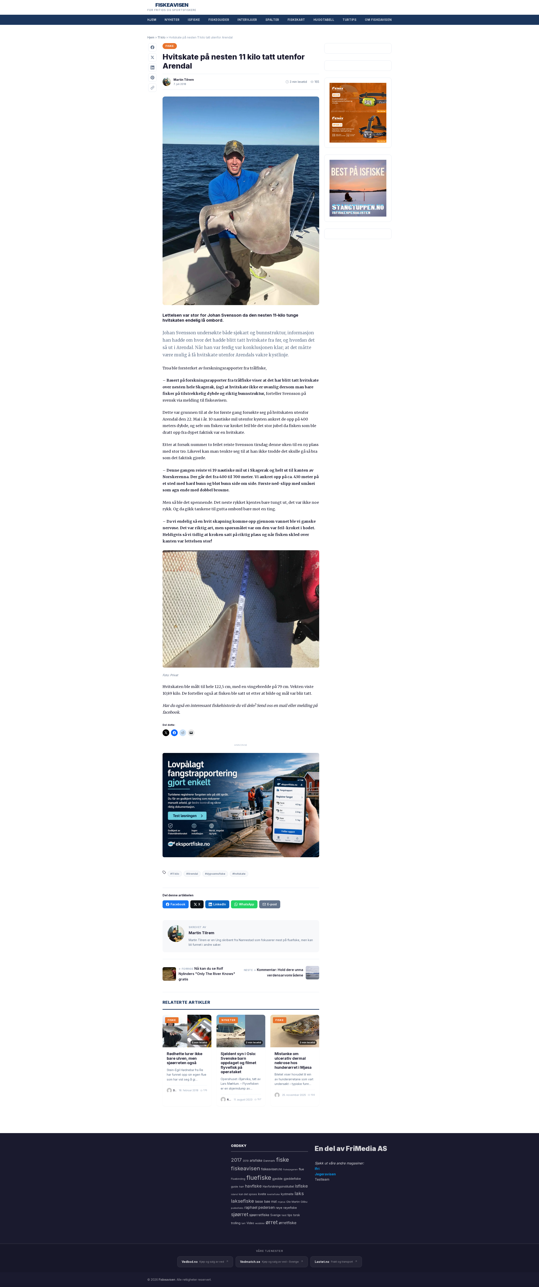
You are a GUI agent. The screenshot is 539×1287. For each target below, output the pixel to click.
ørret (272, 1222)
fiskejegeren (290, 1169)
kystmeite (287, 1194)
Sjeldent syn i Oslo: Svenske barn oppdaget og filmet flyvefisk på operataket (238, 1063)
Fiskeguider (218, 19)
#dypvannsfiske (215, 873)
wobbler (260, 1223)
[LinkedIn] (152, 67)
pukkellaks (237, 1207)
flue (301, 1169)
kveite (262, 1194)
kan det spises (248, 1194)
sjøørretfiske (259, 1215)
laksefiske (242, 1201)
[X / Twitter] (152, 57)
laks (299, 1193)
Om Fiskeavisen (378, 19)
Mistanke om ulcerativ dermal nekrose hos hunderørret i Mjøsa (293, 1061)
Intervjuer (247, 19)
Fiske (169, 46)
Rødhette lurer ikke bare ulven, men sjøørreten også (184, 1058)
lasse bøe (262, 1201)
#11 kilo (174, 873)
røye (279, 1207)
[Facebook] (152, 47)
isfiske (301, 1186)
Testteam (322, 1179)
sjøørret (239, 1214)
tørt (243, 1223)
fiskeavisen (245, 1168)
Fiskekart (296, 19)
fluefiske (258, 1177)
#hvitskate (238, 873)
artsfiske (256, 1161)
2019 (246, 1160)
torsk (296, 1215)
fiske (282, 1159)
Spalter (272, 19)
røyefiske (290, 1207)
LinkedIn (219, 904)
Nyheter (172, 19)
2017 (236, 1160)
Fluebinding (238, 1178)
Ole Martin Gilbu (296, 1201)
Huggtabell (324, 19)
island (234, 1194)
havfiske (253, 1186)
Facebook (178, 904)
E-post (272, 904)
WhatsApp (246, 904)
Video (250, 1223)
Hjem (151, 19)
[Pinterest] (152, 77)
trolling (235, 1223)
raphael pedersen (259, 1207)
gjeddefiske (292, 1178)
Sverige (275, 1215)
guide (234, 1186)
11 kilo (161, 37)
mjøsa (281, 1201)
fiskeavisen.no (271, 1169)
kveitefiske (273, 1194)
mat (274, 1202)
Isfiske (194, 19)
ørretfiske (287, 1222)
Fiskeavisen (167, 1279)
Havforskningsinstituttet (278, 1186)
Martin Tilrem (183, 79)
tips (290, 1215)
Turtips (349, 19)
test (284, 1215)
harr (241, 1186)
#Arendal (192, 873)
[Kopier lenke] (152, 87)
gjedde (277, 1178)
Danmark (269, 1160)
